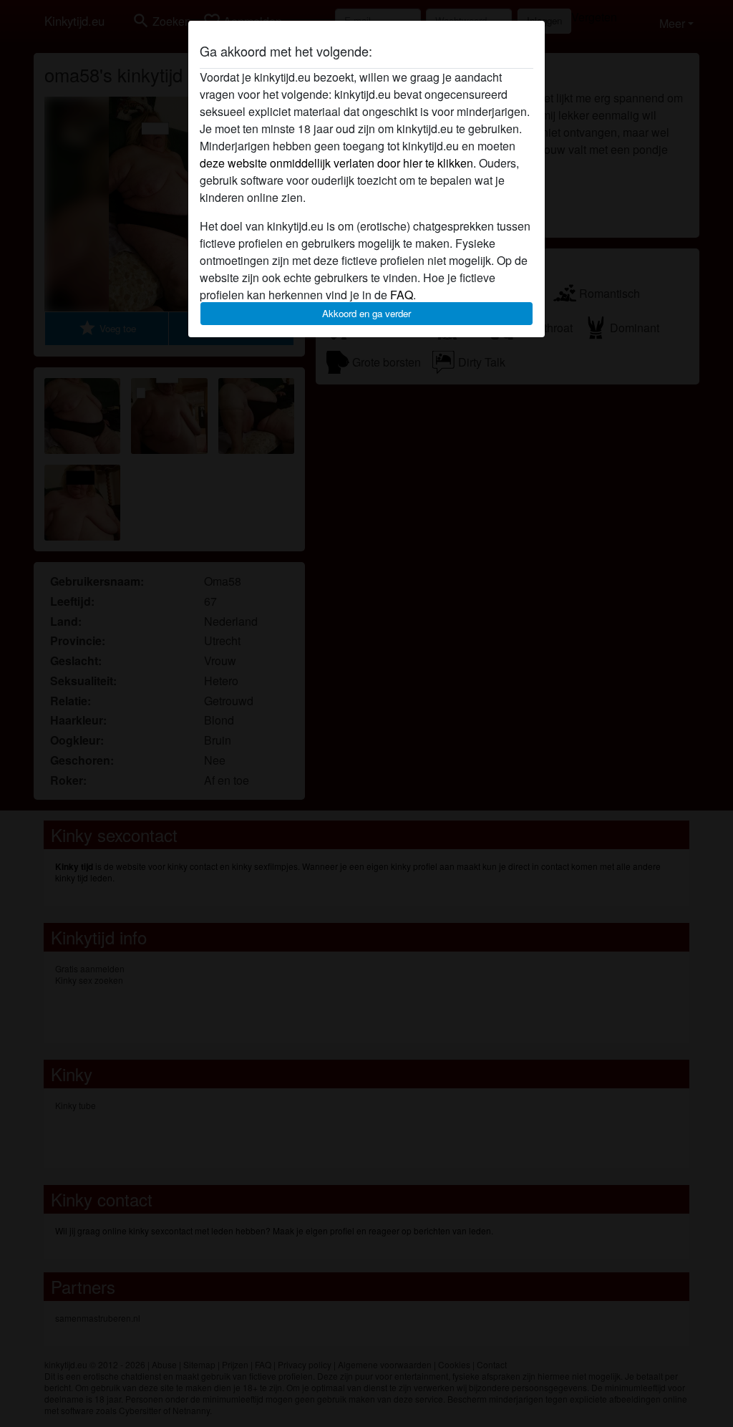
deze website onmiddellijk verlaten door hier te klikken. (338, 163)
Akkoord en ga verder (366, 313)
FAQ (401, 294)
